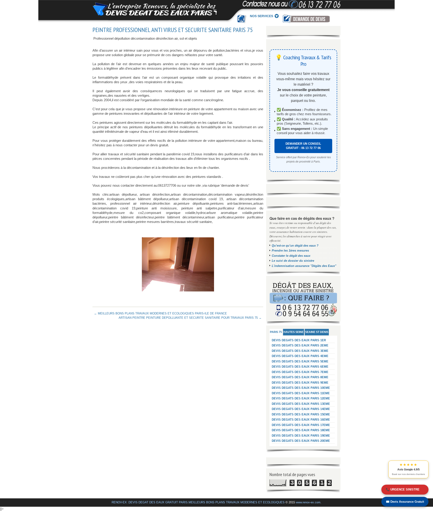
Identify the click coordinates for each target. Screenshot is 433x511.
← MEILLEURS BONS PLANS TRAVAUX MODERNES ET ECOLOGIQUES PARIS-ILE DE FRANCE (160, 313)
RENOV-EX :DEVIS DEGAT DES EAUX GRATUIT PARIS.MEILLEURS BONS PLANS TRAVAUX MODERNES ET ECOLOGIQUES (198, 502)
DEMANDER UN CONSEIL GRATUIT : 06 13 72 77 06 (303, 146)
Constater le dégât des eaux (291, 255)
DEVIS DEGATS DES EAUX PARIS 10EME (301, 388)
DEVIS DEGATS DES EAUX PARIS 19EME (301, 435)
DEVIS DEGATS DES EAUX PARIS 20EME (301, 440)
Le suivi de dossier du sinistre (293, 260)
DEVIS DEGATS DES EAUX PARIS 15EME (301, 414)
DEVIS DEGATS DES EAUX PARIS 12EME (301, 398)
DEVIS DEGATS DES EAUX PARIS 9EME (300, 382)
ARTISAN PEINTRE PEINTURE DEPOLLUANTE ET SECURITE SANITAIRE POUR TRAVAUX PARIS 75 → (190, 317)
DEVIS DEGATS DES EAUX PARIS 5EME (300, 361)
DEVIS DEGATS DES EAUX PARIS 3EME (300, 351)
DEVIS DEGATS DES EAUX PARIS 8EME (300, 377)
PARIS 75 (276, 332)
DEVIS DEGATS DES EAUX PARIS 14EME (301, 409)
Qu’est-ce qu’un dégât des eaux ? (295, 245)
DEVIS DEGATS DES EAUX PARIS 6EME (300, 366)
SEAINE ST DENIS (316, 332)
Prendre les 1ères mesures (290, 250)
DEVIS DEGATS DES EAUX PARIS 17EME (301, 425)
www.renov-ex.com (308, 502)
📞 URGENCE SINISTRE (402, 489)
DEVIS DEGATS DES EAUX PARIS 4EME (300, 356)
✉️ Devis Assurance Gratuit (405, 501)
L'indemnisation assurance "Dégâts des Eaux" (304, 266)
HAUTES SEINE (293, 332)
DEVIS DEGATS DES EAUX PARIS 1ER (299, 340)
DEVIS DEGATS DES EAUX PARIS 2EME (300, 345)
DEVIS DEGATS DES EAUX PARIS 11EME (301, 393)
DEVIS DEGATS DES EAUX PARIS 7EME (300, 372)
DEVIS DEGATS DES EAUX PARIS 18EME (301, 430)
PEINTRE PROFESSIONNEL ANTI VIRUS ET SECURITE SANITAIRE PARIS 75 (172, 30)
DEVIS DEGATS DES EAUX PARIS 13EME (301, 404)
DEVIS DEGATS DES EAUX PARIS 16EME (301, 419)
